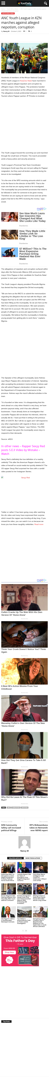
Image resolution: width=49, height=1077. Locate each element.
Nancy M (6, 31)
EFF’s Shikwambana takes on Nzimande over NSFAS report (39, 828)
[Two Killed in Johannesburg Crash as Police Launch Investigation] (24, 911)
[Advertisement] (24, 125)
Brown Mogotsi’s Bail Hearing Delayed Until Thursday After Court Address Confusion (8, 898)
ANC (9, 807)
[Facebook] (18, 37)
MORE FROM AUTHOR (33, 858)
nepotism (25, 807)
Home (3, 9)
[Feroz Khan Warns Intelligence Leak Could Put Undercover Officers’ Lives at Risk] (40, 867)
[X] (24, 37)
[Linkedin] (41, 37)
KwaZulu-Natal (26, 81)
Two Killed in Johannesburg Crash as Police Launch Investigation (24, 921)
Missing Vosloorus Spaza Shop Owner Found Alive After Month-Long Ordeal (39, 898)
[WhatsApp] (35, 37)
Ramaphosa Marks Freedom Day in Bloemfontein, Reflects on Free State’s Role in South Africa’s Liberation (39, 922)
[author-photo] (24, 842)
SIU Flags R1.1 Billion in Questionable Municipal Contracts (8, 920)
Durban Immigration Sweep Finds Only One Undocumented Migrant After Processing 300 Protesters (24, 899)
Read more (38, 524)
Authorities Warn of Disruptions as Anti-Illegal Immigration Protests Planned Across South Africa (7, 877)
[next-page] (26, 930)
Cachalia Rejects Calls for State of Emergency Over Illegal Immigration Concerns (24, 877)
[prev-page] (23, 930)
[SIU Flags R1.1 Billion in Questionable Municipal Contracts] (8, 911)
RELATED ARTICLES (15, 858)
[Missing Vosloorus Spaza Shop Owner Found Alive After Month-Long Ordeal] (40, 888)
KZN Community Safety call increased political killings (11, 828)
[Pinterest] (30, 37)
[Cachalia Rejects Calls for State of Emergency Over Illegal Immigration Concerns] (24, 867)
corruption (16, 807)
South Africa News (12, 9)
